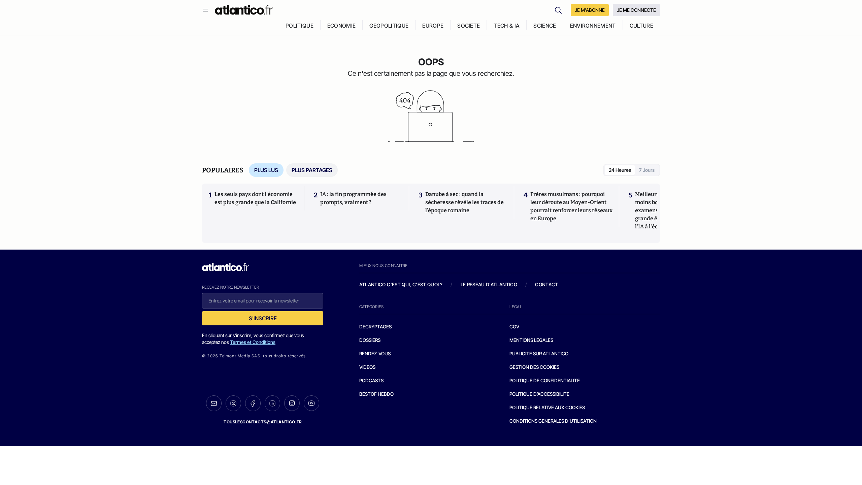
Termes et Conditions (252, 342)
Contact (546, 284)
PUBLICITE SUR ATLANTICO (538, 353)
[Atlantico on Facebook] (253, 403)
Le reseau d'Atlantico (489, 284)
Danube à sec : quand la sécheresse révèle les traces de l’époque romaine (464, 202)
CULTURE (641, 25)
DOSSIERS (369, 340)
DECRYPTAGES (375, 326)
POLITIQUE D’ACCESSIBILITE (539, 394)
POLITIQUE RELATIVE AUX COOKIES (547, 407)
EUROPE (432, 25)
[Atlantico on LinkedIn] (272, 403)
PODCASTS (371, 380)
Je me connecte (636, 10)
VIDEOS (367, 367)
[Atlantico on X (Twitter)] (233, 403)
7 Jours (647, 170)
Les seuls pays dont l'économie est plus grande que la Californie (255, 198)
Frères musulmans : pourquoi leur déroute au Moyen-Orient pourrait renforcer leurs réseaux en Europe (571, 206)
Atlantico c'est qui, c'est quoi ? (401, 284)
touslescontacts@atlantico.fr (263, 421)
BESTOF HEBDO (376, 394)
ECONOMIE (341, 25)
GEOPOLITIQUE (388, 25)
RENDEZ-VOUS (375, 353)
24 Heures (620, 170)
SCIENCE (544, 25)
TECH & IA (507, 25)
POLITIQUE (299, 25)
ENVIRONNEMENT (593, 25)
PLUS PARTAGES (312, 170)
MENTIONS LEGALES (531, 340)
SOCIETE (468, 25)
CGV (514, 326)
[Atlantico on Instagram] (292, 403)
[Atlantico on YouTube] (311, 403)
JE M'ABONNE (590, 10)
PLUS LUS (266, 170)
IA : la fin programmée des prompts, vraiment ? (353, 198)
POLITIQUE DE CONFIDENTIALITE (544, 380)
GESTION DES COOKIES (534, 367)
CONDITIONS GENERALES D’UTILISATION (553, 421)
